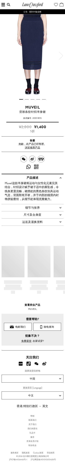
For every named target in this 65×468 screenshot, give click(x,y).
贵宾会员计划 (32, 441)
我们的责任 (33, 428)
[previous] (4, 56)
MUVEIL (32, 107)
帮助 (32, 416)
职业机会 (32, 445)
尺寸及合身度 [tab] (32, 215)
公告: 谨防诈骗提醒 (32, 11)
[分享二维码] (36, 167)
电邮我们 (20, 327)
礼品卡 (32, 432)
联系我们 (32, 420)
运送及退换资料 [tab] (32, 222)
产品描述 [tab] (32, 178)
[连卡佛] (32, 7)
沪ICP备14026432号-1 (18, 459)
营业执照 (50, 452)
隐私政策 (26, 452)
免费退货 (26, 341)
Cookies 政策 (38, 452)
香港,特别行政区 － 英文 (32, 406)
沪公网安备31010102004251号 (43, 459)
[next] (61, 56)
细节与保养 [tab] (32, 208)
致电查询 (48, 327)
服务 (32, 437)
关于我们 (32, 424)
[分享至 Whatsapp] (28, 167)
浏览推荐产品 (32, 147)
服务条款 (14, 452)
